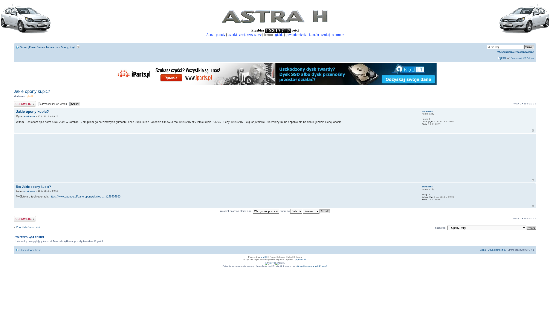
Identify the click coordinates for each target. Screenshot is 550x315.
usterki (232, 34)
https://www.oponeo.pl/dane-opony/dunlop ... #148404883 (85, 196)
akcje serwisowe (250, 34)
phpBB (264, 257)
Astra (210, 34)
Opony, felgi (68, 47)
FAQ (503, 58)
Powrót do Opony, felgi (28, 227)
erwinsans (29, 116)
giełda (279, 34)
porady (220, 34)
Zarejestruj (516, 58)
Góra (533, 130)
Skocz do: (440, 227)
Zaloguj (530, 58)
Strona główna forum (32, 47)
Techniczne (52, 47)
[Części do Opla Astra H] (194, 84)
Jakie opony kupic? (32, 91)
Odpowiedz (20, 102)
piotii (30, 96)
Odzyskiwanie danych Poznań (312, 266)
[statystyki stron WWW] (270, 263)
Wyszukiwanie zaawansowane (515, 52)
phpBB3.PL (301, 259)
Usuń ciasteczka (497, 250)
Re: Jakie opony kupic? (33, 186)
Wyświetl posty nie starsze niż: (236, 211)
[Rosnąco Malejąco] (316, 211)
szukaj (325, 34)
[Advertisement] (96, 156)
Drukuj (78, 46)
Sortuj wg (285, 211)
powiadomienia (296, 34)
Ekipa (483, 250)
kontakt (314, 34)
